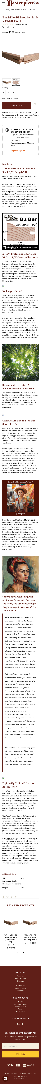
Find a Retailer (20, 978)
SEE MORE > (15, 141)
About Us (20, 976)
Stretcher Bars (20, 1007)
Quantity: (5, 88)
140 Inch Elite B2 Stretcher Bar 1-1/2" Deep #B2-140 (10, 938)
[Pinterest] (15, 892)
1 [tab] (17, 952)
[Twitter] (11, 892)
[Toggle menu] (3, 3)
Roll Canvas (20, 1011)
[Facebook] (3, 892)
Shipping (20, 981)
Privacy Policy (20, 988)
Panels (20, 1009)
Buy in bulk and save (10, 98)
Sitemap (20, 991)
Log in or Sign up (18, 150)
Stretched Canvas (20, 1004)
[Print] (7, 892)
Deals (20, 1002)
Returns (20, 983)
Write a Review (8, 27)
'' (6, 816)
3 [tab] (23, 952)
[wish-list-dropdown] (35, 104)
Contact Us (20, 986)
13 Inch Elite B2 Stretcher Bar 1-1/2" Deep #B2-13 (30, 937)
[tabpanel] (30, 932)
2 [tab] (20, 952)
